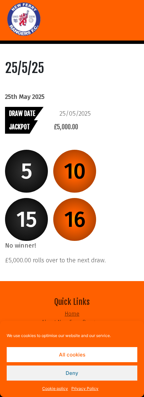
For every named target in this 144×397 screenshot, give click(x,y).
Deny (72, 373)
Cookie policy (55, 388)
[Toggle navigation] (9, 42)
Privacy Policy (84, 388)
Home (72, 314)
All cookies (72, 354)
